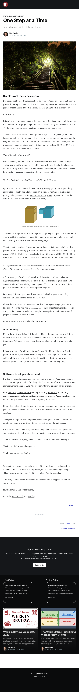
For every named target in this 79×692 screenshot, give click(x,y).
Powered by (68, 528)
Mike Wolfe (13, 33)
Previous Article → (53, 580)
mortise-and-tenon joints (41, 195)
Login (71, 505)
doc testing (52, 392)
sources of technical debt (22, 395)
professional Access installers (57, 395)
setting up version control (19, 392)
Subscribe (39, 565)
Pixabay (31, 496)
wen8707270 (17, 496)
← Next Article (8, 580)
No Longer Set (36, 674)
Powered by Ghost (40, 676)
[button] (74, 4)
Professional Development (13, 16)
